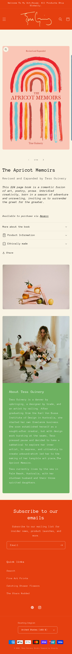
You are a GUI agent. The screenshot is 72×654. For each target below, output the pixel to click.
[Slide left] (28, 159)
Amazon (44, 216)
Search (11, 571)
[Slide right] (43, 159)
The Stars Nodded (18, 593)
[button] (4, 19)
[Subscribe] (61, 545)
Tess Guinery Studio (31, 648)
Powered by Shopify (49, 648)
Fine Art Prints (17, 578)
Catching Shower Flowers (23, 586)
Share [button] (10, 252)
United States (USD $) (34, 630)
